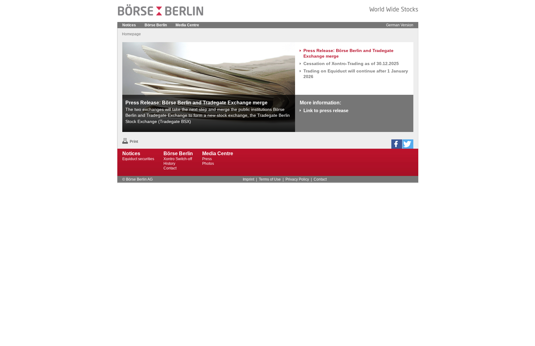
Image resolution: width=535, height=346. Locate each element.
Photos (208, 163)
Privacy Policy (297, 179)
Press (207, 159)
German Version (399, 25)
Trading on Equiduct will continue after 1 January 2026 (355, 73)
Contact (169, 168)
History (169, 163)
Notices (129, 25)
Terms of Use (270, 179)
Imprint (248, 179)
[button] (396, 144)
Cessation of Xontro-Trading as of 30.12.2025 (351, 63)
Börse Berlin (156, 25)
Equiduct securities (138, 159)
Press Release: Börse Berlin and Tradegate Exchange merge (348, 53)
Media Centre (187, 25)
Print (134, 141)
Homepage (131, 34)
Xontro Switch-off (177, 159)
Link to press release (325, 110)
